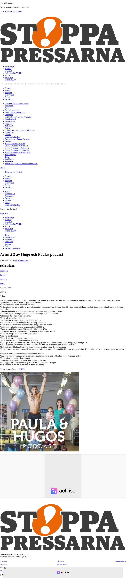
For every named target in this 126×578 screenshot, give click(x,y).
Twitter (3, 275)
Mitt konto (9, 126)
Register (8, 141)
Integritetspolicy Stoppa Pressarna (18, 117)
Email (2, 283)
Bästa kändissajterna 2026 (15, 112)
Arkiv (47, 84)
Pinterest (3, 279)
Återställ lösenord (12, 110)
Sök (2, 168)
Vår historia (9, 159)
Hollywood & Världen (14, 73)
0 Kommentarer (22, 260)
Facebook (4, 271)
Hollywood (9, 95)
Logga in (8, 123)
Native (7, 128)
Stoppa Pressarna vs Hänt (15, 143)
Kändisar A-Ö (10, 80)
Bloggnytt (9, 115)
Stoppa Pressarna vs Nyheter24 (17, 150)
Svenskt (8, 69)
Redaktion (32, 84)
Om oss (40, 84)
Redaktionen (3, 561)
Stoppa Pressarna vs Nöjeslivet (17, 148)
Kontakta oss (11, 84)
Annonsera (22, 84)
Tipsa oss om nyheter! (13, 11)
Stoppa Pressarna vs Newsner (16, 146)
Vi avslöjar (9, 77)
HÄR (22, 369)
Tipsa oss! (4, 213)
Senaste (8, 88)
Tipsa (3, 84)
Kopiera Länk (5, 288)
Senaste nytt (9, 66)
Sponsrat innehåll (62, 564)
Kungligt (8, 71)
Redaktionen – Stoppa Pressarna (17, 139)
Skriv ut (3, 292)
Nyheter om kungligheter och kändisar (20, 130)
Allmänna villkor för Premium (16, 103)
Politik (7, 75)
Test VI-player (10, 155)
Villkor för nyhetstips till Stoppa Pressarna (21, 164)
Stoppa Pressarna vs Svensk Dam (18, 152)
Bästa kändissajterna (120, 561)
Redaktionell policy (58, 84)
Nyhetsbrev (9, 132)
